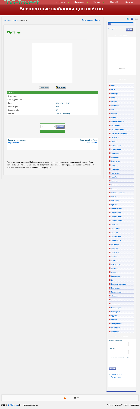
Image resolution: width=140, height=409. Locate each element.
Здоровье (115, 157)
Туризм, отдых (116, 292)
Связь (113, 260)
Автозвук (114, 93)
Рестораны (115, 244)
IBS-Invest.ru (13, 405)
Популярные (87, 20)
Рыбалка (114, 248)
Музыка (114, 205)
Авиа (113, 90)
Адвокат (114, 101)
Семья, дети (115, 264)
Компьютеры (116, 173)
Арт (112, 109)
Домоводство (116, 145)
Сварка (113, 256)
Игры (113, 165)
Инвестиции (79, 2)
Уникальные (115, 304)
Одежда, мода (116, 216)
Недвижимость (116, 208)
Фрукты (114, 316)
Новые (97, 20)
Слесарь (114, 268)
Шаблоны (7, 20)
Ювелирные (115, 327)
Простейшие (115, 228)
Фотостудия (115, 312)
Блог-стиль (115, 125)
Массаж (114, 189)
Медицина (115, 201)
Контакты (129, 2)
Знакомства (115, 161)
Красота (114, 181)
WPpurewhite (13, 142)
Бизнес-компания (117, 121)
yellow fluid (92, 142)
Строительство (116, 276)
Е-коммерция (116, 149)
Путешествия (116, 236)
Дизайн (113, 141)
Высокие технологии (119, 133)
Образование (116, 212)
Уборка (113, 296)
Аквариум (115, 105)
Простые (114, 232)
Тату (112, 280)
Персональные (116, 220)
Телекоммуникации (118, 284)
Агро (113, 97)
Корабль (114, 177)
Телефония (115, 288)
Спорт (113, 272)
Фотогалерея (116, 308)
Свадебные (115, 252)
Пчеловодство (116, 240)
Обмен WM (114, 2)
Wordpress (15, 20)
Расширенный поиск (114, 29)
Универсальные (117, 300)
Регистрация (116, 377)
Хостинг (114, 320)
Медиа (113, 197)
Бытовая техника (117, 129)
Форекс (62, 2)
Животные (115, 153)
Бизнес (113, 117)
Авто (113, 86)
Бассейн (114, 113)
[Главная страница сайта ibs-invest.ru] (21, 2)
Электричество (116, 323)
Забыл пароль (116, 374)
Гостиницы (115, 137)
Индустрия (115, 169)
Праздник (114, 224)
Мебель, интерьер (118, 193)
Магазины (114, 185)
